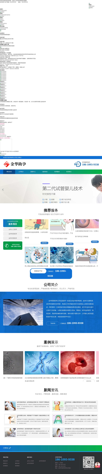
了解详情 (52, 323)
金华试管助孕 (13, 238)
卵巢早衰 (2, 60)
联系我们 (82, 5)
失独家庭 (2, 68)
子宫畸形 (7, 64)
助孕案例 (57, 171)
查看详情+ (44, 227)
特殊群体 (2, 55)
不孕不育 (21, 55)
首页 (11, 5)
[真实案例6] (3, 71)
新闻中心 (33, 171)
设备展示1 (2, 84)
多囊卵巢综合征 (14, 55)
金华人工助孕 (13, 229)
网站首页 (9, 171)
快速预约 (2, 33)
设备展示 (2, 81)
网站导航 (5, 457)
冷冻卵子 (7, 68)
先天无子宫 (12, 64)
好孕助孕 (2, 5)
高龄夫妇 (12, 68)
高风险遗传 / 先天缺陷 (5, 52)
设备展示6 (2, 98)
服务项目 (45, 171)
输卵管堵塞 (7, 55)
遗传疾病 (17, 64)
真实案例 (70, 5)
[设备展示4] (3, 91)
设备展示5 (2, 96)
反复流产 (2, 64)
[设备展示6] (3, 97)
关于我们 (23, 5)
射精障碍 (7, 60)
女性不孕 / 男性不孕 (5, 57)
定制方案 (2, 41)
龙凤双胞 (16, 68)
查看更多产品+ (38, 271)
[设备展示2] (3, 85)
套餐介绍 (46, 5)
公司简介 (21, 171)
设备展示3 (2, 90)
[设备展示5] (3, 94)
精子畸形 (12, 60)
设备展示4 (2, 93)
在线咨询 (2, 51)
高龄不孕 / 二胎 (4, 65)
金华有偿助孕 (13, 234)
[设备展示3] (3, 88)
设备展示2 (2, 87)
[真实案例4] (3, 72)
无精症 (16, 60)
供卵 (35, 5)
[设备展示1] (3, 83)
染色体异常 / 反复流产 (5, 61)
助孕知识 (58, 5)
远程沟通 (2, 37)
